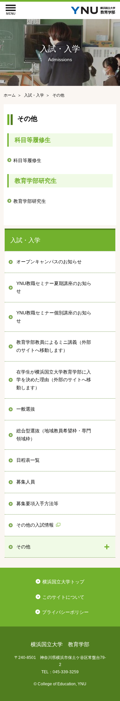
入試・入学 (25, 240)
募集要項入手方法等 (37, 503)
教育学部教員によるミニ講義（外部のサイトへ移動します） (53, 346)
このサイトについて (63, 597)
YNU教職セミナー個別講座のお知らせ (53, 316)
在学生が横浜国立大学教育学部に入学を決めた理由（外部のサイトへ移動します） (53, 379)
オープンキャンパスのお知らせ (49, 261)
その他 (23, 546)
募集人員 (25, 481)
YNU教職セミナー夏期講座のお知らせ (53, 287)
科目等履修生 (27, 160)
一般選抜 (25, 409)
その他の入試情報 (35, 525)
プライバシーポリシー (65, 612)
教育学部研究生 (29, 201)
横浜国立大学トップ (63, 581)
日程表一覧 (28, 460)
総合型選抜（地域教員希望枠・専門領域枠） (53, 434)
